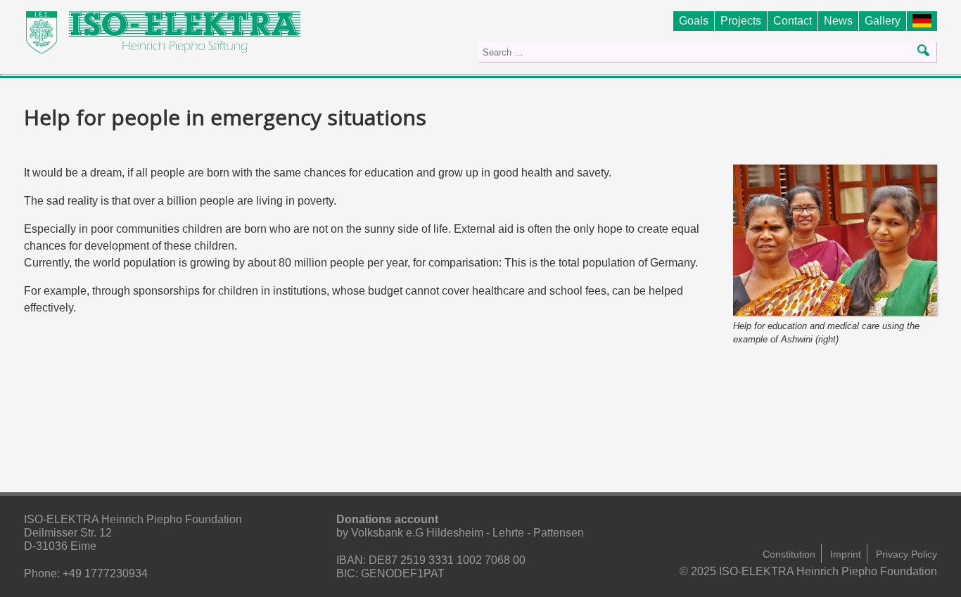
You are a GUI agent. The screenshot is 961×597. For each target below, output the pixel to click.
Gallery (882, 21)
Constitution (789, 554)
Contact (792, 21)
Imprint (845, 554)
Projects (740, 21)
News (838, 21)
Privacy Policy (906, 554)
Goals (693, 21)
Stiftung (924, 21)
